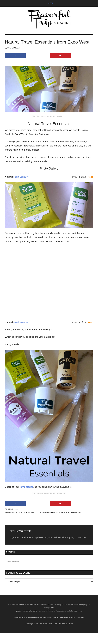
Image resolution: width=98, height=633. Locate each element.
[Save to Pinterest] (60, 55)
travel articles (26, 487)
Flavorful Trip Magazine (49, 19)
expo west (30, 512)
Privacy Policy (67, 624)
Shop (17, 509)
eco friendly (20, 512)
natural (38, 512)
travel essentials (74, 512)
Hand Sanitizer (20, 176)
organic (64, 512)
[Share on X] (37, 55)
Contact (57, 624)
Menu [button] (51, 3)
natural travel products (51, 512)
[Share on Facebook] (15, 55)
